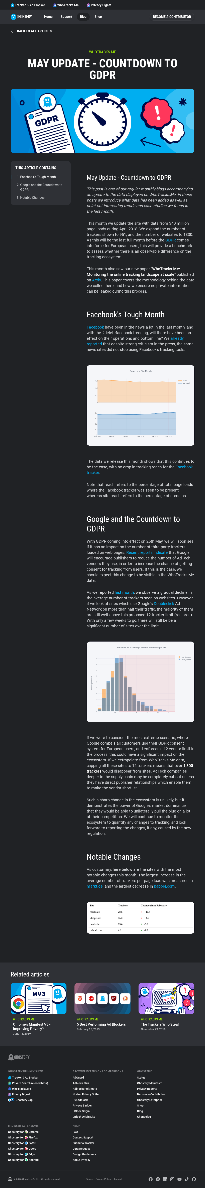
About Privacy (81, 1159)
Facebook (95, 327)
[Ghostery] (21, 17)
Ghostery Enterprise (150, 1100)
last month (124, 592)
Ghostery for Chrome (23, 1131)
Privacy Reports (147, 1088)
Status (141, 1077)
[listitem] (38, 1010)
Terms (89, 1179)
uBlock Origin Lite (84, 1116)
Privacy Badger (82, 1105)
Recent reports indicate (147, 552)
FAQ (75, 1131)
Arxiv (96, 280)
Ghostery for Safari (22, 1143)
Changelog (144, 1116)
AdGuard (78, 1077)
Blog (83, 17)
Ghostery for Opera (22, 1148)
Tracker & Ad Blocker (30, 5)
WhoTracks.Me (68, 5)
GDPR (170, 240)
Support (66, 17)
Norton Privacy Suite (86, 1094)
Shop (98, 17)
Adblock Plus (81, 1083)
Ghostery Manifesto (149, 1083)
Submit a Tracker (83, 1143)
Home (48, 17)
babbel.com (164, 886)
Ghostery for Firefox (23, 1137)
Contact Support (83, 1137)
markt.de (95, 886)
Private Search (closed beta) (30, 1083)
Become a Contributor (172, 17)
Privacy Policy (103, 1179)
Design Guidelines (84, 1154)
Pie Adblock (80, 1100)
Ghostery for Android (23, 1159)
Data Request (81, 1148)
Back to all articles (34, 31)
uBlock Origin (81, 1111)
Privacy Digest (101, 5)
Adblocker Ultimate (85, 1088)
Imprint (118, 1179)
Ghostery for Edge (21, 1154)
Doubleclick (164, 603)
